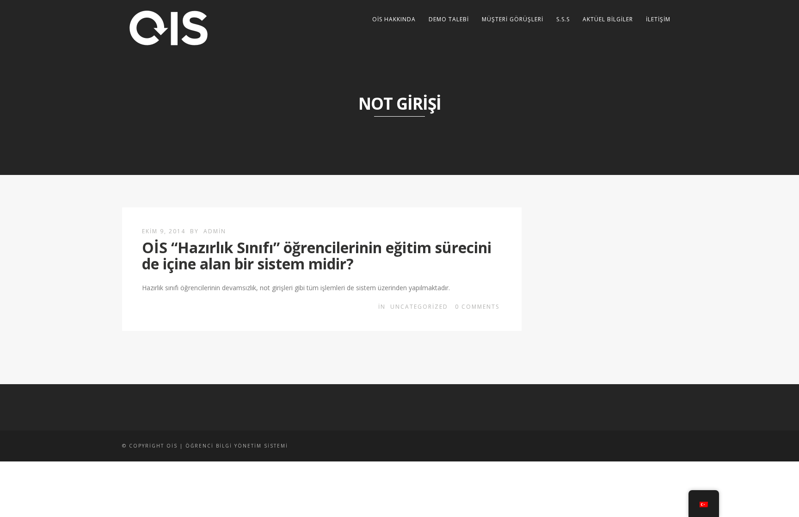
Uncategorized (419, 307)
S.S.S (563, 19)
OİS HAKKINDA (394, 19)
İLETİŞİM (658, 19)
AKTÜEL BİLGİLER (608, 19)
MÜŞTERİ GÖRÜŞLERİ (512, 19)
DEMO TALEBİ (449, 19)
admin (214, 231)
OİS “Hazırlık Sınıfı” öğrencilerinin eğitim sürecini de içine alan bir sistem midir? (317, 255)
